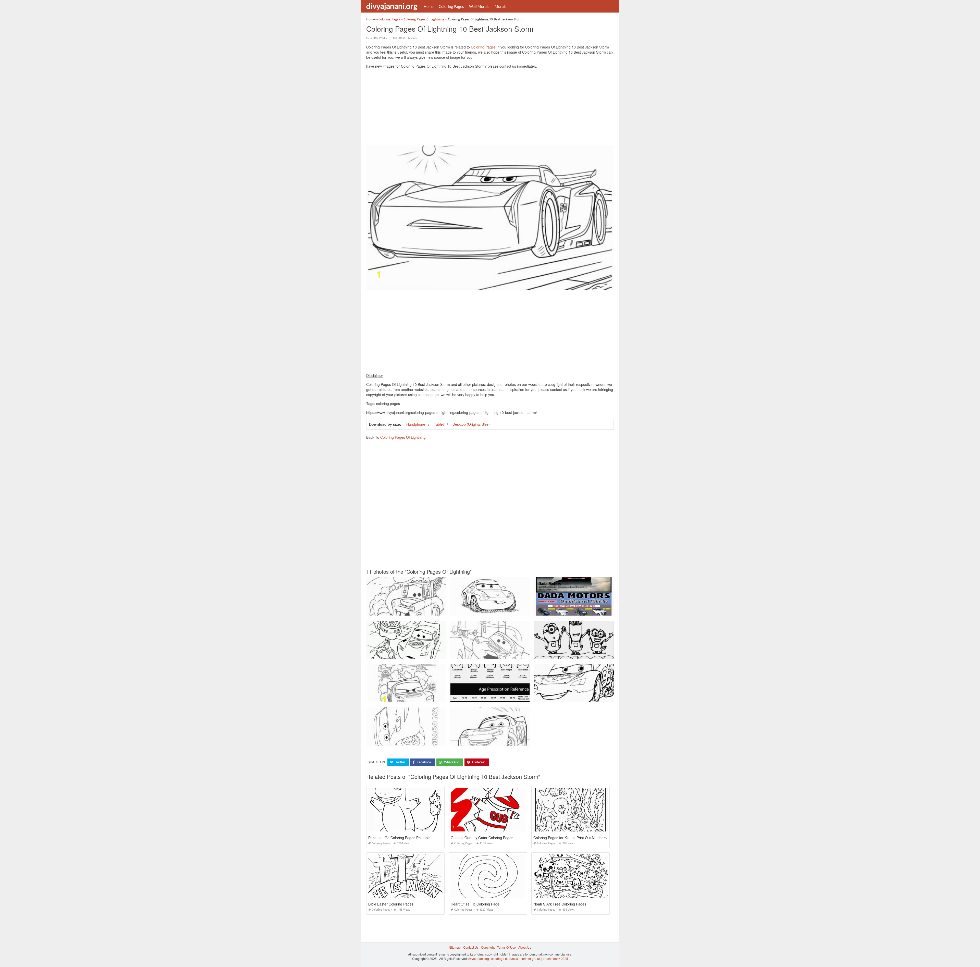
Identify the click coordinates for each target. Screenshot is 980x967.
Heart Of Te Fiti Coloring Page (475, 904)
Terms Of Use (506, 947)
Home (429, 6)
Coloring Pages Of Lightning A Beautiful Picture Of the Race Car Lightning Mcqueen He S (429, 741)
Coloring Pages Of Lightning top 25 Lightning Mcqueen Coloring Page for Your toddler (427, 697)
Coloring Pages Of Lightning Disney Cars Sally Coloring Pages (495, 611)
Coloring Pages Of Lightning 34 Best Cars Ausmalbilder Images (495, 741)
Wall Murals (479, 6)
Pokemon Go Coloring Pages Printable (399, 837)
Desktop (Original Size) (471, 424)
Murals (501, 6)
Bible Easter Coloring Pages (390, 904)
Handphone (415, 424)
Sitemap (455, 947)
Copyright (488, 947)
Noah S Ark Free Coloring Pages (559, 904)
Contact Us (471, 947)
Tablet (439, 424)
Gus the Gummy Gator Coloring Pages (482, 837)
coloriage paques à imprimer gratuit (516, 958)
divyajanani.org (391, 5)
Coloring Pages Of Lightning (403, 437)
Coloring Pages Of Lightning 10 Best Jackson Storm (574, 697)
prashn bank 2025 (555, 958)
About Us (524, 947)
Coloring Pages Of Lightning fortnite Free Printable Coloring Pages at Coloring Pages (510, 697)
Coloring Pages (451, 6)
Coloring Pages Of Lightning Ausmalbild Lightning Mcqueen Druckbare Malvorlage (592, 654)
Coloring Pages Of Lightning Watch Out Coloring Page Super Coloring (500, 654)
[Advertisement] (490, 108)
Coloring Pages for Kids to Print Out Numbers (570, 837)
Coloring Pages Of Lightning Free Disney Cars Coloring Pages (411, 611)
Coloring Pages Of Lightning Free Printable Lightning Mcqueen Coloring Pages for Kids (428, 654)
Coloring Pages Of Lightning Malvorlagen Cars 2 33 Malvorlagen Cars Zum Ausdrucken (596, 611)
